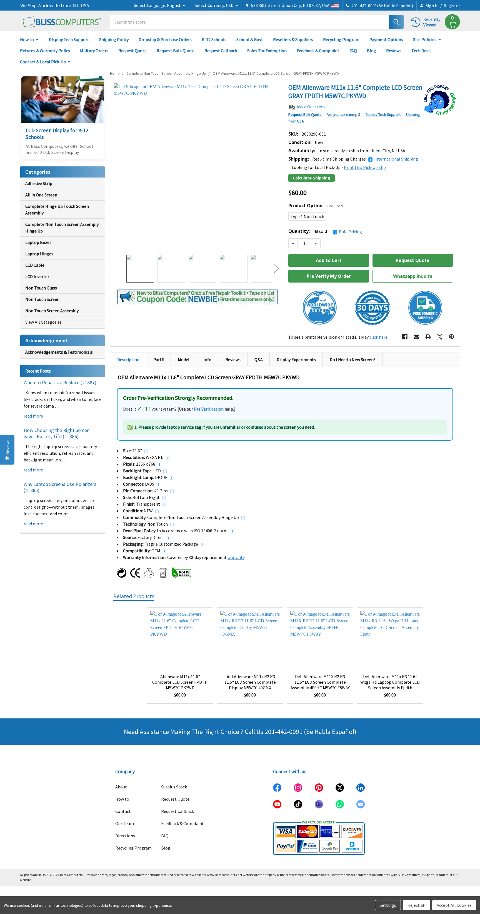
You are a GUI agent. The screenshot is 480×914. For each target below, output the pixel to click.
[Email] (416, 337)
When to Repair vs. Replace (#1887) (60, 382)
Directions (125, 835)
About (121, 787)
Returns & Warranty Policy (45, 50)
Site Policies (424, 39)
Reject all (417, 905)
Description (128, 359)
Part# (158, 359)
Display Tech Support (69, 39)
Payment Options (386, 39)
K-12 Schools (214, 39)
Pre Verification (209, 409)
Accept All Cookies (454, 905)
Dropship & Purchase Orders (165, 39)
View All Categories (43, 322)
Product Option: (315, 206)
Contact (123, 811)
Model (183, 359)
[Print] (428, 337)
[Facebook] (405, 337)
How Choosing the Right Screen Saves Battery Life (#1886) (56, 433)
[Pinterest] (451, 337)
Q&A (258, 359)
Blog (371, 50)
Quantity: (325, 231)
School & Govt (249, 39)
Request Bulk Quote (175, 50)
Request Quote (132, 50)
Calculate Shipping (311, 178)
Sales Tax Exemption (267, 50)
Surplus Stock (174, 787)
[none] (198, 167)
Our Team (124, 823)
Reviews (393, 50)
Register (452, 5)
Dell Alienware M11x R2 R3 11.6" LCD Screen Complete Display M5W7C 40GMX (250, 682)
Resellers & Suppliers (293, 39)
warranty (236, 557)
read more (33, 416)
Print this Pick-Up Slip (365, 167)
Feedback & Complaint (318, 50)
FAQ (353, 50)
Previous (119, 268)
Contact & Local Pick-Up (43, 61)
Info (207, 359)
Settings (388, 905)
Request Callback (220, 50)
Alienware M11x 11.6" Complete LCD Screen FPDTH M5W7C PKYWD (180, 682)
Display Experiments (296, 359)
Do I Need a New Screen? (353, 359)
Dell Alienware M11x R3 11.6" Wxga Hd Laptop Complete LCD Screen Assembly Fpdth (390, 682)
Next (276, 268)
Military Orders (94, 50)
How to (27, 39)
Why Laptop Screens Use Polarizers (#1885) (60, 487)
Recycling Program (341, 39)
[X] (440, 337)
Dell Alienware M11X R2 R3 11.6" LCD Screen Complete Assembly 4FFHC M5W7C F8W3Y (320, 682)
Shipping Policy (114, 39)
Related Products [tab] (133, 596)
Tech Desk (421, 50)
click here (378, 337)
